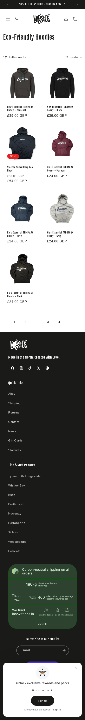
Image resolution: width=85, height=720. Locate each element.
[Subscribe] (64, 650)
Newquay (14, 513)
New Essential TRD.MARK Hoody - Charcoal (20, 108)
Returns (13, 412)
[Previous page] (14, 322)
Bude (11, 494)
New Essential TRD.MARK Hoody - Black (60, 108)
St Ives (13, 532)
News (12, 431)
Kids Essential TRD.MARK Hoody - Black (20, 295)
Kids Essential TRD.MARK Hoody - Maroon (60, 169)
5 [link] (70, 322)
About (12, 393)
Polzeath (14, 551)
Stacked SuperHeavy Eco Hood (20, 169)
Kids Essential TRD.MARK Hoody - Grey (60, 234)
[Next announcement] (77, 4)
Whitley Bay (16, 485)
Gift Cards (15, 440)
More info (42, 624)
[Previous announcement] (7, 4)
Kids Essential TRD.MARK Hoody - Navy (20, 234)
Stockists (14, 450)
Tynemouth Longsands (24, 476)
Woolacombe (17, 541)
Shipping (14, 403)
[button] (8, 18)
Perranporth (16, 522)
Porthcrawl (15, 504)
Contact (13, 421)
